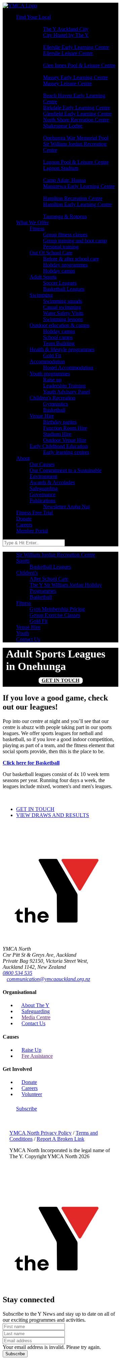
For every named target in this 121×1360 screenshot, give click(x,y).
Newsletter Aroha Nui (66, 506)
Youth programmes (50, 373)
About (23, 458)
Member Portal (32, 531)
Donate (24, 519)
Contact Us (33, 1023)
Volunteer (32, 1094)
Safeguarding (44, 488)
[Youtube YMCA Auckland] (22, 1127)
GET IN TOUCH (61, 680)
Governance (42, 494)
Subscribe (26, 1109)
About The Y (35, 1005)
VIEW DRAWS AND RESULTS (52, 815)
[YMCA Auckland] (60, 937)
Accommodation (47, 361)
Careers (24, 525)
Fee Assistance (37, 1056)
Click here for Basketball (31, 763)
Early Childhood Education (59, 446)
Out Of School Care (51, 253)
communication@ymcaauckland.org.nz (48, 979)
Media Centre (36, 1017)
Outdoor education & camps (59, 325)
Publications (42, 500)
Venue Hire (42, 416)
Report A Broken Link (60, 1139)
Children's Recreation (52, 398)
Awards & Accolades (52, 482)
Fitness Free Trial (34, 512)
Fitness (37, 228)
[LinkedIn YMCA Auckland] (17, 1127)
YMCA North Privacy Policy (40, 1133)
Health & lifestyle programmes (62, 349)
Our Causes (42, 464)
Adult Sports (43, 277)
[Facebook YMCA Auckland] (11, 1127)
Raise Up (31, 1050)
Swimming (41, 295)
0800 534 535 (17, 973)
